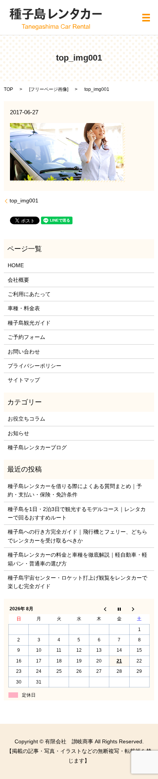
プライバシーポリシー (34, 366)
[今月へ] (119, 609)
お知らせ (18, 433)
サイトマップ (24, 380)
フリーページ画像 (48, 89)
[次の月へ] (139, 609)
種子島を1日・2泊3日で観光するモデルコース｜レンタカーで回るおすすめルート (77, 513)
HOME (16, 265)
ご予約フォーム (26, 337)
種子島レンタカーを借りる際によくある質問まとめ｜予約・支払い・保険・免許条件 (75, 490)
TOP (8, 89)
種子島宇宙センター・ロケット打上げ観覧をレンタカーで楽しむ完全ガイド (77, 582)
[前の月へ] (99, 609)
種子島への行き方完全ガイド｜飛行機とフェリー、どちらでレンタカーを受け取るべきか (77, 536)
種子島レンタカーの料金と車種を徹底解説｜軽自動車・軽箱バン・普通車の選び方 (77, 559)
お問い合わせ (24, 351)
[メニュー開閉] (146, 17)
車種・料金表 (24, 308)
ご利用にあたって (29, 294)
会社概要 (18, 280)
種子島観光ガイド (29, 323)
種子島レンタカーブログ (37, 447)
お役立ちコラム (26, 419)
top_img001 (24, 200)
